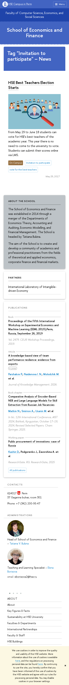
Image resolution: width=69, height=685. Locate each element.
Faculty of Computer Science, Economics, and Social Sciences (34, 15)
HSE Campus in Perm (20, 4)
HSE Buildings (14, 641)
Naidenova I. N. (33, 374)
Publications (17, 307)
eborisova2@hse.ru (26, 576)
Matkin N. (14, 411)
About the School (21, 201)
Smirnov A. (28, 411)
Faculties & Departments (21, 623)
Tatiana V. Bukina (19, 543)
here (17, 660)
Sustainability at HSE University (25, 617)
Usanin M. (41, 411)
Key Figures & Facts (18, 611)
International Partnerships (22, 629)
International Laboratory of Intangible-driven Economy (32, 289)
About (12, 598)
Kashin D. (13, 452)
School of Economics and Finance (34, 32)
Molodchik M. (51, 374)
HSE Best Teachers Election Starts (31, 85)
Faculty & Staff (16, 635)
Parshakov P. (15, 374)
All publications (17, 470)
